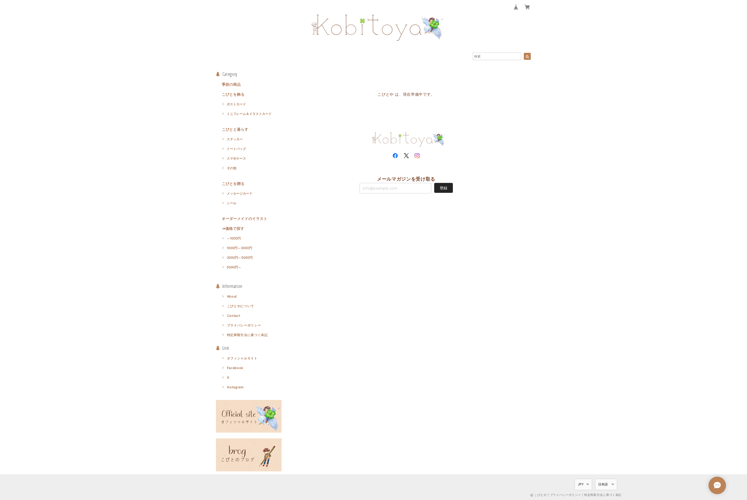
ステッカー (235, 139)
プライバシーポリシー (244, 325)
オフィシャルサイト (242, 358)
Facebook (235, 368)
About (232, 296)
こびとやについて (240, 306)
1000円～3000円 (239, 248)
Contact (233, 316)
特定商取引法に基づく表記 (247, 335)
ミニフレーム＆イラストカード (249, 114)
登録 (443, 188)
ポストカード (236, 104)
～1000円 (234, 238)
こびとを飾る (233, 94)
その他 (231, 168)
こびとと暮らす (235, 129)
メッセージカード (239, 193)
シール (231, 203)
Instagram (235, 387)
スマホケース (236, 158)
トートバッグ (236, 149)
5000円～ (234, 267)
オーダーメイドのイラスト (244, 218)
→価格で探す (233, 228)
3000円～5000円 (240, 258)
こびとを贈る (233, 183)
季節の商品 (231, 84)
